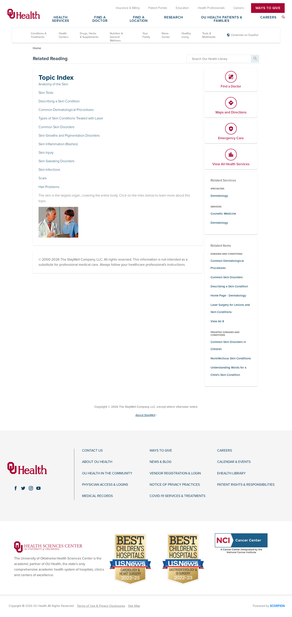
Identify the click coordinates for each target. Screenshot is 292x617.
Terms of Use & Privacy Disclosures (101, 606)
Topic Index (56, 77)
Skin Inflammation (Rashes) (58, 144)
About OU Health (97, 462)
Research (173, 17)
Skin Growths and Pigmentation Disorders (69, 135)
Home (37, 48)
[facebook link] (15, 488)
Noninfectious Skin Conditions (231, 358)
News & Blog (160, 462)
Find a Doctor (99, 19)
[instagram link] (31, 488)
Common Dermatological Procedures (66, 110)
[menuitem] (283, 17)
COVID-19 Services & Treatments (177, 496)
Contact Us (92, 451)
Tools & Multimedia (208, 35)
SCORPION (277, 606)
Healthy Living (186, 35)
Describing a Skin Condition (59, 101)
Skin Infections (49, 170)
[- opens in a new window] (48, 547)
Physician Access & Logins (105, 485)
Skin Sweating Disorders (56, 161)
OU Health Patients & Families (221, 19)
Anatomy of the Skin (53, 84)
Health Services (60, 19)
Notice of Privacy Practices (175, 485)
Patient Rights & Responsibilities (246, 485)
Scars (43, 178)
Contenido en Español (244, 35)
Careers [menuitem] (238, 8)
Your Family (146, 35)
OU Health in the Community (107, 473)
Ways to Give (161, 451)
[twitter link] (23, 488)
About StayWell (145, 415)
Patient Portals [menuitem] (157, 8)
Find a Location (139, 19)
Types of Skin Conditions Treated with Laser (71, 118)
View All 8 (217, 321)
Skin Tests (46, 93)
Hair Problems (49, 187)
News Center (166, 35)
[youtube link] (38, 488)
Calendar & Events (234, 462)
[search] (219, 58)
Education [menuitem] (182, 8)
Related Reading (50, 58)
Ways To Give (267, 8)
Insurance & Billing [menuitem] (128, 8)
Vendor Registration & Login (175, 473)
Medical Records (97, 496)
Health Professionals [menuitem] (211, 8)
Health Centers (64, 35)
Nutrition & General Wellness (116, 37)
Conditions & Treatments (38, 35)
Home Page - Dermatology (228, 295)
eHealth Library (231, 473)
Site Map (134, 606)
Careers (268, 17)
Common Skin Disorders (56, 127)
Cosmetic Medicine (223, 213)
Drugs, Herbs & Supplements (89, 35)
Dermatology (219, 196)
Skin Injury (46, 153)
